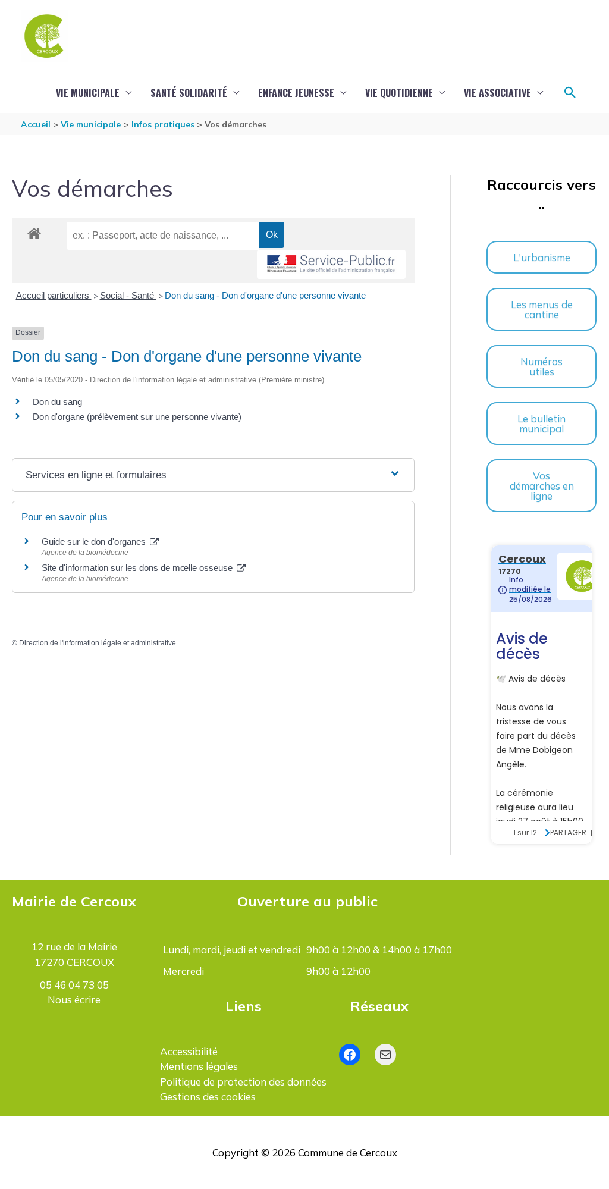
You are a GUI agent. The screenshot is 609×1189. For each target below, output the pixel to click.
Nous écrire (74, 999)
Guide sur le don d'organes (95, 542)
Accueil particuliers (54, 295)
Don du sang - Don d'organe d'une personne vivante (265, 295)
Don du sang (57, 402)
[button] (570, 93)
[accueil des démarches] (34, 231)
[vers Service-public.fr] (331, 264)
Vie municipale (88, 93)
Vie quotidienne (399, 93)
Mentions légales (199, 1066)
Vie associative (497, 93)
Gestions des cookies (208, 1096)
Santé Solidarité (188, 93)
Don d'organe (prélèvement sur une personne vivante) (137, 417)
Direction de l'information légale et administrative (97, 643)
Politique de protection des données (243, 1081)
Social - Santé (128, 295)
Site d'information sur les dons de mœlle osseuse (138, 568)
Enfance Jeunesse (296, 93)
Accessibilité (189, 1051)
